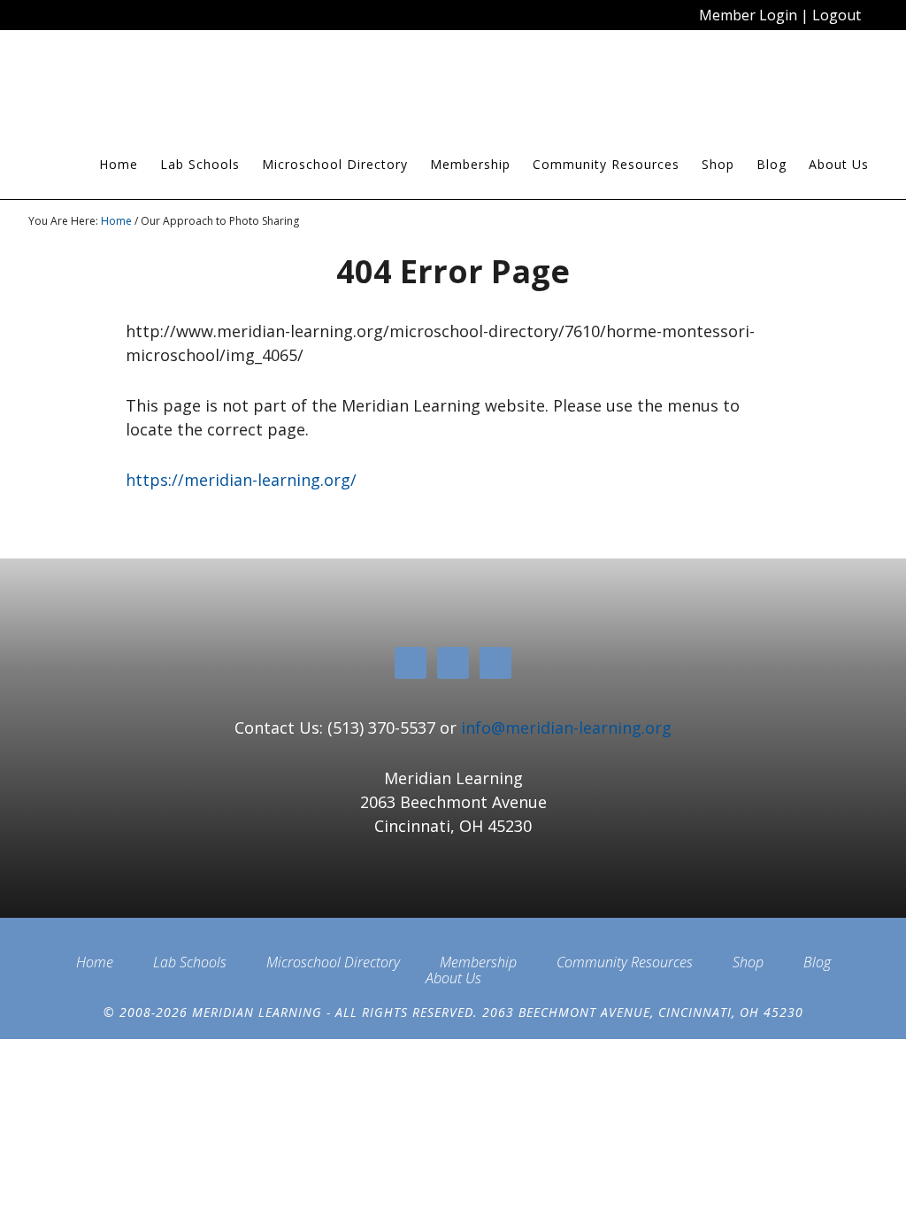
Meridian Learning (187, 87)
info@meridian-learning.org (566, 727)
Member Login (748, 15)
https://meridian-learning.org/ (241, 479)
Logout (836, 15)
